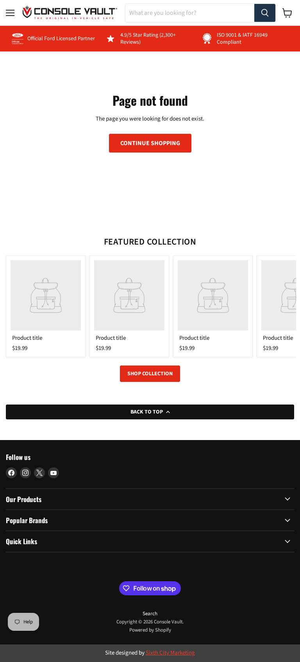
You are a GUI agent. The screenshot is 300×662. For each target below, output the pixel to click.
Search (150, 613)
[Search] (264, 13)
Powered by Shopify (150, 630)
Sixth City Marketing (170, 653)
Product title (27, 338)
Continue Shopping (150, 143)
